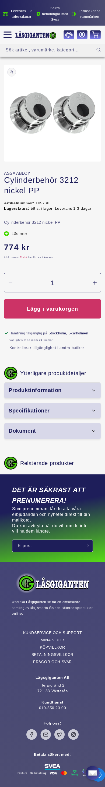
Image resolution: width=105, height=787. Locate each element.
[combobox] (52, 50)
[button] (7, 34)
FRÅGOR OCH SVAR (52, 662)
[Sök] (99, 50)
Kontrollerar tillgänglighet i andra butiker (46, 347)
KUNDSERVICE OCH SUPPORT (52, 633)
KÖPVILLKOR (52, 647)
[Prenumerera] (87, 546)
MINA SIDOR (52, 640)
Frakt (23, 257)
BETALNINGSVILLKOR (53, 654)
